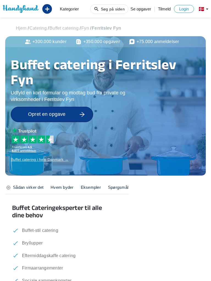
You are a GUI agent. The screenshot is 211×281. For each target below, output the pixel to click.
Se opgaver (141, 9)
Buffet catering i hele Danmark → (39, 159)
